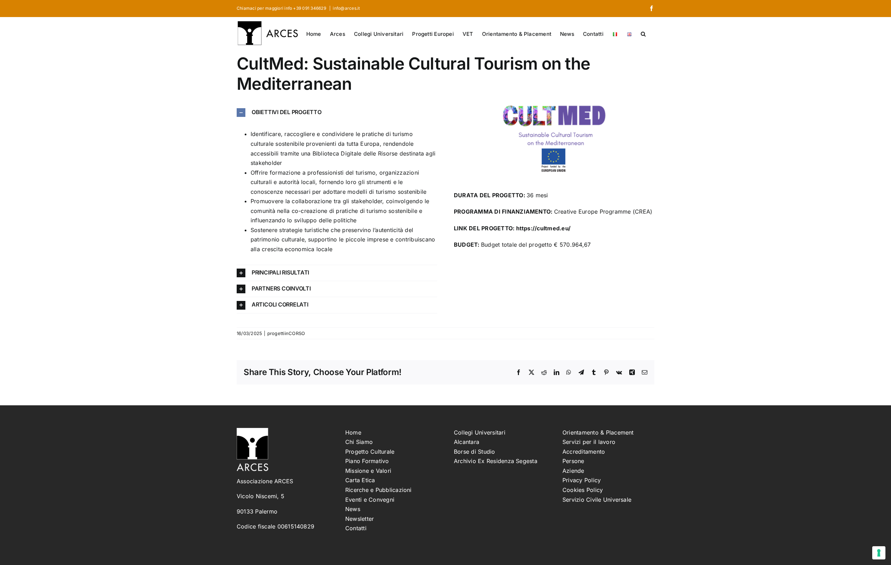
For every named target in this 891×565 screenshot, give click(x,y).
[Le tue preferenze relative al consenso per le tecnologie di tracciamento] (878, 552)
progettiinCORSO (286, 333)
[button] (643, 33)
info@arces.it (346, 8)
